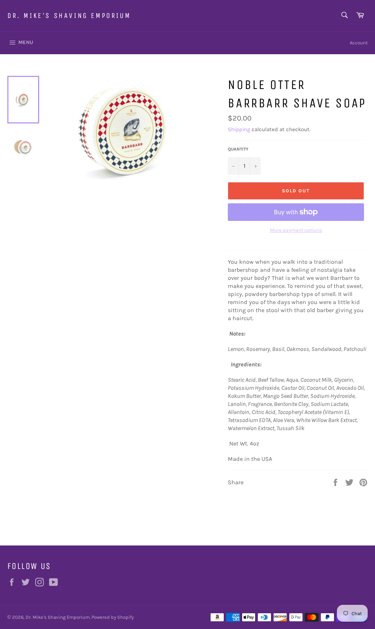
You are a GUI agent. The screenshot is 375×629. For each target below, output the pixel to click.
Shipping (239, 129)
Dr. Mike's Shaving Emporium (69, 15)
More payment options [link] (296, 230)
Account (359, 42)
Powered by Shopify (113, 617)
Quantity (238, 149)
